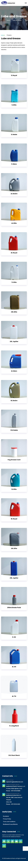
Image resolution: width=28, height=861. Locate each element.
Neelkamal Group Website (10, 824)
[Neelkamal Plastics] (8, 3)
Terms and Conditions (9, 821)
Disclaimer (6, 816)
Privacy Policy (7, 819)
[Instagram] (20, 841)
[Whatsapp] (4, 846)
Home (8, 20)
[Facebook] (4, 841)
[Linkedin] (12, 841)
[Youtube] (16, 841)
